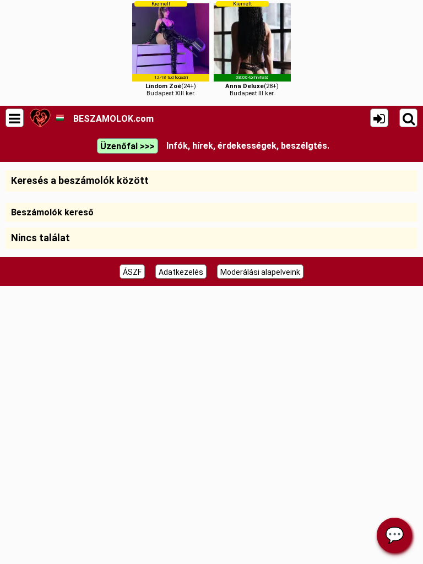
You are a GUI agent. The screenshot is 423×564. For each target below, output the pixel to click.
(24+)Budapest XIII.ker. (170, 49)
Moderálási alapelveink (260, 272)
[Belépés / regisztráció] (379, 118)
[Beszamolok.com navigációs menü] (15, 118)
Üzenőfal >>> (127, 146)
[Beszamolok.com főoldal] (40, 118)
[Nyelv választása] (60, 118)
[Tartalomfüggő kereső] (408, 118)
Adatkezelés (181, 272)
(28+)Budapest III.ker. (252, 49)
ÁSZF (132, 272)
